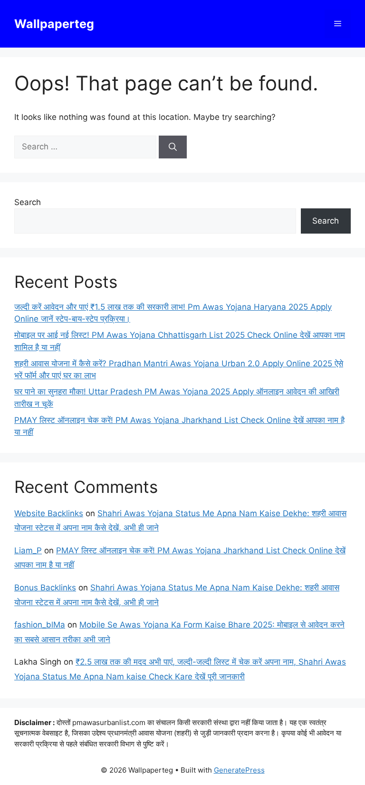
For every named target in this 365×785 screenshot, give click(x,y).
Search (27, 202)
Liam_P (28, 550)
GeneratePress (239, 770)
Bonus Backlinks (45, 587)
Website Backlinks (48, 513)
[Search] (173, 147)
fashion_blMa (39, 624)
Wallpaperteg (54, 24)
